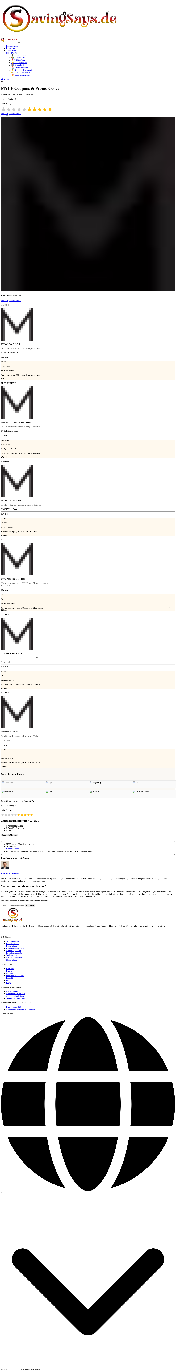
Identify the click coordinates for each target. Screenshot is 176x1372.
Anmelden (7, 79)
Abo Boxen (11, 50)
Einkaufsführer (12, 46)
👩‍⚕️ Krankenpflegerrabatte (22, 70)
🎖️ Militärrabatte (18, 60)
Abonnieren (30, 905)
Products (4, 113)
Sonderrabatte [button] (11, 53)
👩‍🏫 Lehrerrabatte (18, 58)
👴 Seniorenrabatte (19, 63)
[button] (88, 1193)
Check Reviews (15, 113)
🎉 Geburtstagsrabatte (20, 75)
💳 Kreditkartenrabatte (20, 72)
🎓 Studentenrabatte (19, 55)
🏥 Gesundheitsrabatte (20, 65)
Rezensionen (11, 48)
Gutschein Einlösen (9, 835)
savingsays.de (13, 1370)
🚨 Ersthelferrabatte (19, 67)
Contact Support (12, 849)
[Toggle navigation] (19, 42)
